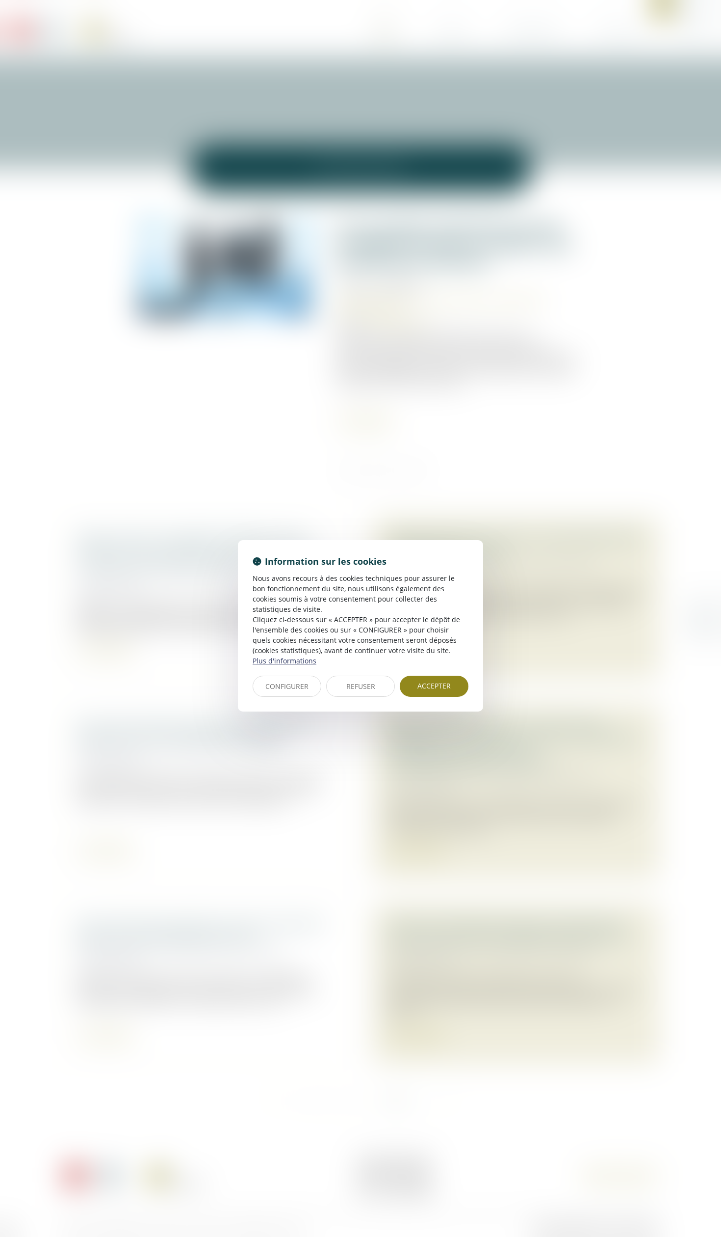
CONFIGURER (287, 686)
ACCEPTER (434, 685)
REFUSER (360, 686)
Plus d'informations (284, 660)
